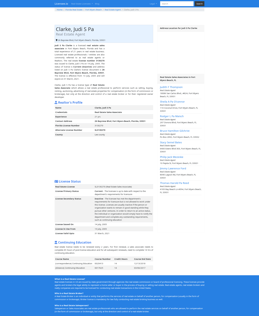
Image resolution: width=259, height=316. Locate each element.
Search (199, 3)
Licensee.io (61, 3)
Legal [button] (152, 3)
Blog (97, 3)
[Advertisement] (129, 18)
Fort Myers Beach (93, 9)
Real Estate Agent (113, 9)
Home (59, 9)
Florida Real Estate (73, 9)
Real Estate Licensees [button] (81, 3)
